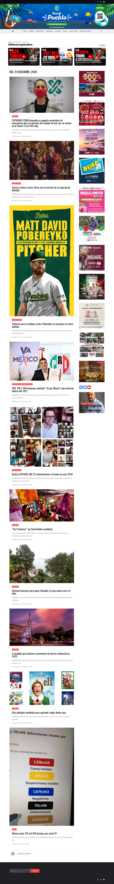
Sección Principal (27, 384)
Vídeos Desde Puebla (85, 31)
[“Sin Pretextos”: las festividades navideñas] (41, 507)
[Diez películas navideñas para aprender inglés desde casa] (41, 690)
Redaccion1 (17, 136)
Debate (90, 401)
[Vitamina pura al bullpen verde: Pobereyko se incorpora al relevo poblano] (41, 263)
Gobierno (31, 31)
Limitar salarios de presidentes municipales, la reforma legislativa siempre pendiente (91, 406)
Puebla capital (40, 31)
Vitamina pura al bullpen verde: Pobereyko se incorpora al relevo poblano (42, 325)
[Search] (101, 31)
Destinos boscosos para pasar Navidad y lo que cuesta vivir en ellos (41, 592)
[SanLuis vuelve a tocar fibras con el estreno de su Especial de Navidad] (41, 162)
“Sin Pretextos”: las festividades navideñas (32, 529)
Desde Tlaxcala (17, 384)
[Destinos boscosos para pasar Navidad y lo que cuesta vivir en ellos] (41, 565)
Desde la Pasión (17, 320)
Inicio (25, 31)
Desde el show (73, 31)
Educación (58, 31)
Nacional (15, 116)
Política (65, 31)
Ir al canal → (102, 45)
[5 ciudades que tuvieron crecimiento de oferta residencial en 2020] (41, 629)
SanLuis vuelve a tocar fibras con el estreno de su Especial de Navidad (41, 189)
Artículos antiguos (24, 854)
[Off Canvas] (13, 31)
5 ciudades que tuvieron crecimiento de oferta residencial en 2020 (41, 655)
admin (15, 844)
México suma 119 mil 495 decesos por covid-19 (34, 833)
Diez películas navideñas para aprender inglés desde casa (39, 712)
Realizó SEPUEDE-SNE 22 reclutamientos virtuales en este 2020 (42, 474)
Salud (14, 829)
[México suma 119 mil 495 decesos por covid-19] (41, 779)
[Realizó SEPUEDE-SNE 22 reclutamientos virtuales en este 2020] (41, 438)
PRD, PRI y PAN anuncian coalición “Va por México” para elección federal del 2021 (43, 389)
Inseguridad (49, 31)
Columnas (15, 525)
